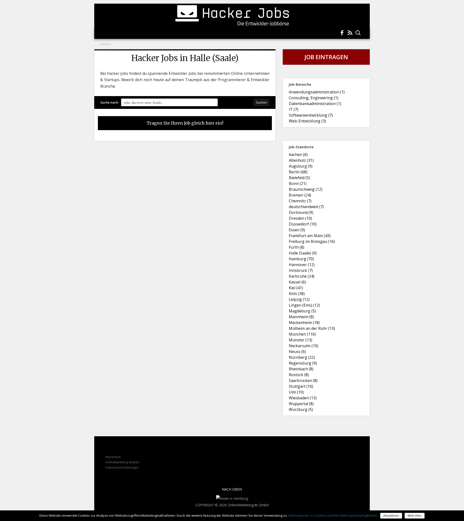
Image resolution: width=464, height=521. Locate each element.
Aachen (298, 155)
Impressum (113, 457)
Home (104, 44)
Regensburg (303, 363)
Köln (297, 294)
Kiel (296, 288)
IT (293, 109)
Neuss (297, 352)
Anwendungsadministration (317, 92)
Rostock (299, 375)
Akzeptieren (391, 515)
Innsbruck (301, 270)
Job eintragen (326, 57)
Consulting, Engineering (313, 98)
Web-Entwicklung (307, 121)
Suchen (261, 102)
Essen (297, 230)
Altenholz (301, 160)
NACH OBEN (232, 489)
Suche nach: (109, 102)
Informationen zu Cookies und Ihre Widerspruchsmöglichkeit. (333, 515)
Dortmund (301, 213)
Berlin (298, 172)
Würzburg (301, 410)
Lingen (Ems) (304, 305)
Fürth (296, 247)
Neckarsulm (303, 346)
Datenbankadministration (315, 104)
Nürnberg (302, 357)
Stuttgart (301, 386)
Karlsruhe (301, 276)
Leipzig (299, 299)
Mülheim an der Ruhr (312, 328)
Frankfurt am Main (310, 236)
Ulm (296, 392)
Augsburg (300, 166)
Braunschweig (305, 189)
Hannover (302, 265)
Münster (300, 340)
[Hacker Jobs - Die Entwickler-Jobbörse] (232, 15)
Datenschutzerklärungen (122, 467)
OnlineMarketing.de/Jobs (122, 462)
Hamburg (301, 259)
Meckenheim (304, 323)
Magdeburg (302, 311)
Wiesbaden (303, 398)
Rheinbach (301, 369)
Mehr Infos (414, 515)
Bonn (297, 184)
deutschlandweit (306, 207)
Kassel (297, 282)
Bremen (300, 195)
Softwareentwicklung (311, 115)
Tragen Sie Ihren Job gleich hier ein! (185, 123)
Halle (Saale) (303, 253)
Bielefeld (299, 178)
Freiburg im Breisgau (312, 241)
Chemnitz (300, 201)
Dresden (300, 218)
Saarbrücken (303, 381)
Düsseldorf (303, 224)
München (302, 334)
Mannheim (301, 317)
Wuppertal (301, 404)
